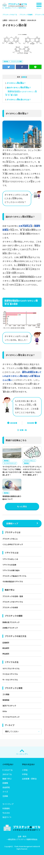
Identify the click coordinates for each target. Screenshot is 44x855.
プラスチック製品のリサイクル (14, 576)
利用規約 (6, 808)
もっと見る (22, 506)
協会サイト (7, 817)
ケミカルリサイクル (10, 674)
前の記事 (13, 423)
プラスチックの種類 (13, 615)
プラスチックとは (12, 532)
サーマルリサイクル (10, 679)
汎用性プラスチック (10, 628)
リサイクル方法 (11, 662)
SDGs (4, 711)
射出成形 (5, 648)
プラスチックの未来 (10, 607)
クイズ (5, 791)
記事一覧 (23, 430)
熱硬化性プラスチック (11, 622)
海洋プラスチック (9, 705)
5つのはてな (7, 770)
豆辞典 (5, 796)
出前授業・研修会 (29, 778)
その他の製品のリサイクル (12, 581)
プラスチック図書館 (26, 14)
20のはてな (7, 774)
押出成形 (5, 653)
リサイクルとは (11, 552)
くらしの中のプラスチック (12, 544)
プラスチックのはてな (9, 14)
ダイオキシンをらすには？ (19, 99)
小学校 (25, 770)
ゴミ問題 (5, 694)
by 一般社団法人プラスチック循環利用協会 (14, 8)
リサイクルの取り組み (11, 570)
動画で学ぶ (10, 589)
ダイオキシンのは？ (16, 83)
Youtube (6, 812)
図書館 (5, 783)
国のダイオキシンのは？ (19, 87)
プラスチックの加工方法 (15, 636)
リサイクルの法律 (9, 564)
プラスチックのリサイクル (12, 602)
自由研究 (6, 787)
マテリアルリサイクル (11, 668)
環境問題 (5, 61)
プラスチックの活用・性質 (12, 596)
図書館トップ (12, 523)
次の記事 (30, 423)
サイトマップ (7, 804)
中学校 (25, 774)
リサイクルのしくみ (10, 559)
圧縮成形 (5, 642)
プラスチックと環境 (16, 61)
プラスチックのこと (10, 539)
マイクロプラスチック (11, 717)
